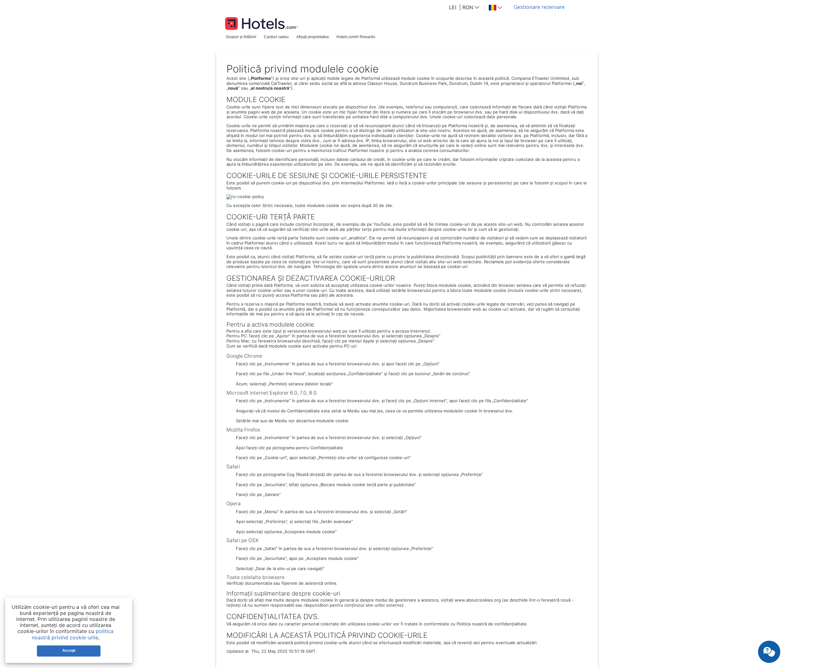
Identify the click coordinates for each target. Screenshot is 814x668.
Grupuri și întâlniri (241, 37)
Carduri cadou (276, 37)
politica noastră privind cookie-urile (73, 634)
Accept (68, 650)
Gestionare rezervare (539, 6)
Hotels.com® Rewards (355, 37)
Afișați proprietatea (312, 37)
